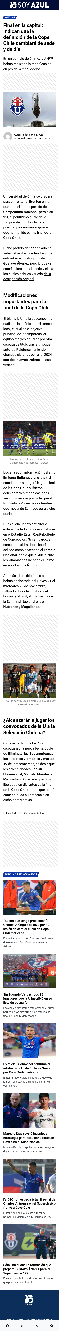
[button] (5, 5)
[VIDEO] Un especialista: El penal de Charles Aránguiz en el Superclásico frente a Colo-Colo (29, 1203)
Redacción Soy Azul (33, 135)
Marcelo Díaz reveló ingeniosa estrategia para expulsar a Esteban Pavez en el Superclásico (28, 1138)
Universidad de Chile (34, 813)
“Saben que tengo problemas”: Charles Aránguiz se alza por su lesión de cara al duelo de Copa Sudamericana (26, 927)
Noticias (10, 17)
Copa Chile (11, 813)
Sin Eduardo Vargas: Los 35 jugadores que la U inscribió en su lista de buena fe (27, 998)
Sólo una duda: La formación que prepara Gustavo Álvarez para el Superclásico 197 (27, 1269)
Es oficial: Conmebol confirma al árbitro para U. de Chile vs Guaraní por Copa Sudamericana (28, 1068)
